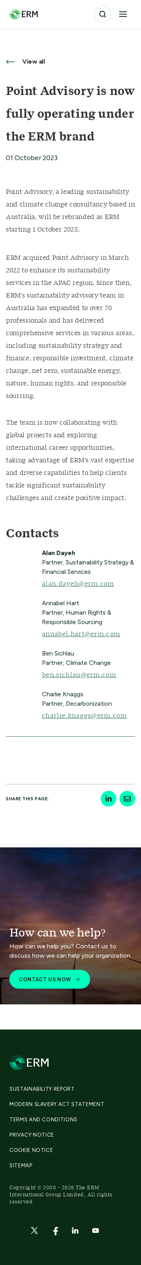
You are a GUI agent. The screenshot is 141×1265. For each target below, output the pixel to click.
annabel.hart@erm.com (81, 634)
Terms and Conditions (43, 1120)
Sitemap (21, 1165)
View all (33, 61)
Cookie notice (31, 1150)
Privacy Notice (31, 1135)
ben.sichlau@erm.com (79, 675)
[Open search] (102, 14)
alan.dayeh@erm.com (78, 584)
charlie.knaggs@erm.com (84, 716)
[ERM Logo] (23, 13)
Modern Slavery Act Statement (56, 1104)
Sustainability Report (42, 1089)
